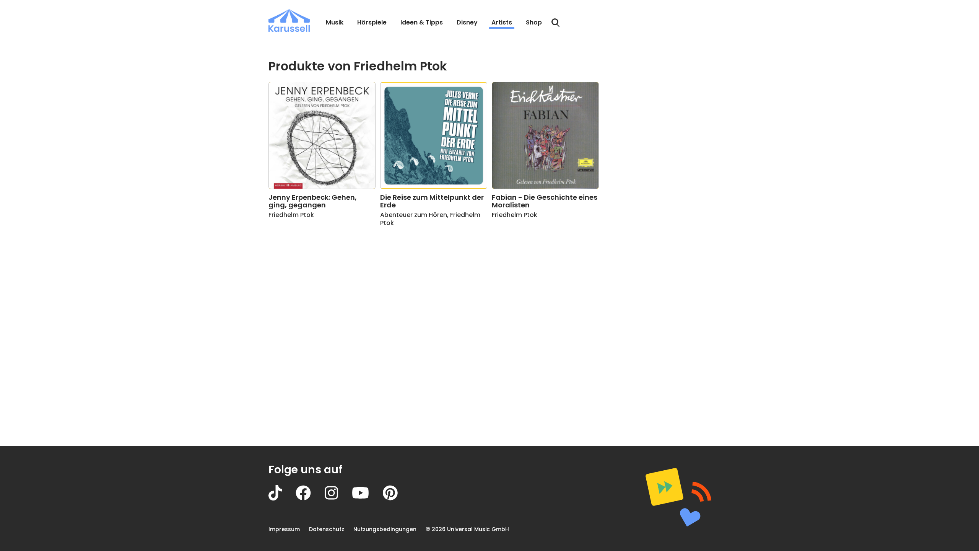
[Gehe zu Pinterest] (397, 498)
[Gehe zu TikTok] (282, 498)
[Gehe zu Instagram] (338, 498)
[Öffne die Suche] (555, 23)
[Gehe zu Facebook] (310, 498)
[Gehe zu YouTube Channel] (367, 498)
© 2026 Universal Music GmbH (467, 529)
